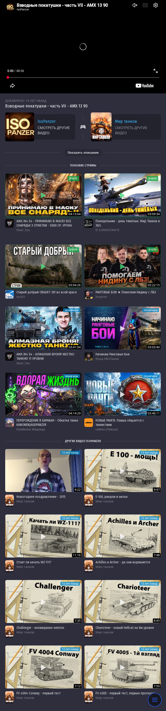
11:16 (77, 555)
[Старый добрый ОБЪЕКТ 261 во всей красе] (43, 266)
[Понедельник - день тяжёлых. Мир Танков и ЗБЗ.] (122, 194)
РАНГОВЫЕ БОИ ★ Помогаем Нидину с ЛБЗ (126, 292)
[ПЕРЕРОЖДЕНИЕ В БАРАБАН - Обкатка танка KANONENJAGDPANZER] (43, 393)
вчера (73, 178)
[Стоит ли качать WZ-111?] (43, 536)
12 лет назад (70, 452)
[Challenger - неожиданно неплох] (43, 601)
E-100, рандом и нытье (112, 497)
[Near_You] (9, 223)
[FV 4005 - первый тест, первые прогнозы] (122, 667)
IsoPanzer (47, 121)
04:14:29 (75, 413)
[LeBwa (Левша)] (88, 422)
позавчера (71, 310)
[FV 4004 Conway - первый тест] (43, 667)
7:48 (157, 555)
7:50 (157, 686)
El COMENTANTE (108, 230)
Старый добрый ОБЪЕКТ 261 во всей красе (46, 292)
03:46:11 (154, 413)
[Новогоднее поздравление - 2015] (43, 470)
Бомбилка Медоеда (30, 429)
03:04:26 (75, 285)
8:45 (157, 620)
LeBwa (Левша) (107, 429)
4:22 (78, 489)
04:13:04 (75, 214)
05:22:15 (154, 285)
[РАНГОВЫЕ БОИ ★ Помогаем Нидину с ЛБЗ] (122, 266)
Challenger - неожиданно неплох (40, 628)
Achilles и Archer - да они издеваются (123, 562)
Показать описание (83, 152)
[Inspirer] (88, 294)
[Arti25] (9, 294)
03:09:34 (154, 214)
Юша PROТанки (107, 359)
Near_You (23, 230)
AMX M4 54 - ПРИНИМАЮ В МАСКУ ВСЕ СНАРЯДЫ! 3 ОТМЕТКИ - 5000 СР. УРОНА (44, 223)
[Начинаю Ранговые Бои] (122, 328)
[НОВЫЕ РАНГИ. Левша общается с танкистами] (122, 393)
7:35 (78, 620)
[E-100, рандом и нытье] (122, 470)
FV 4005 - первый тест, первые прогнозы (125, 693)
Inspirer (101, 297)
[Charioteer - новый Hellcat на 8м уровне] (122, 601)
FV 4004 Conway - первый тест (38, 693)
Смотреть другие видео (54, 130)
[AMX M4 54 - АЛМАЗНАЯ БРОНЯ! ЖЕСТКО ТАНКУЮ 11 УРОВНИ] (43, 328)
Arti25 (20, 297)
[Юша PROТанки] (88, 356)
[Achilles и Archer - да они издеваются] (122, 536)
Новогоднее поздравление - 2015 (40, 497)
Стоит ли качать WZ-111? (33, 562)
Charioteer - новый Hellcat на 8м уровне (125, 628)
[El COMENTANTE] (88, 223)
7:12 (78, 686)
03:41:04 (75, 347)
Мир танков (126, 121)
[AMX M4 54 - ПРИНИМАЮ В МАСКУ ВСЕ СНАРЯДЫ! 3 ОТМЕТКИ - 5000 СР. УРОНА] (43, 194)
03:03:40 (154, 347)
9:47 (157, 489)
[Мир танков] (9, 501)
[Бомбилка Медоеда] (9, 422)
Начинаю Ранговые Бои (112, 354)
